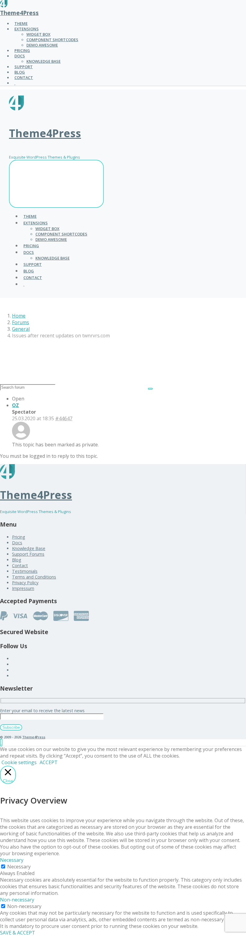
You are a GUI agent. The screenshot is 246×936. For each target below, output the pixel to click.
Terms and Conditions (34, 577)
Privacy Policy (25, 582)
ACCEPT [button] (49, 762)
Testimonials (25, 571)
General (21, 329)
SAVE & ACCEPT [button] (17, 932)
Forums (20, 322)
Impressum (23, 588)
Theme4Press (19, 13)
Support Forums (28, 554)
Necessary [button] (11, 860)
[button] (1, 742)
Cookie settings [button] (19, 762)
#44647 (63, 418)
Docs (17, 542)
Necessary (19, 866)
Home (19, 315)
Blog (16, 560)
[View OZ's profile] (21, 438)
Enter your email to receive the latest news (42, 710)
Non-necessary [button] (17, 899)
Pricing (18, 537)
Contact (20, 565)
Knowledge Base (28, 548)
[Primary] (56, 184)
